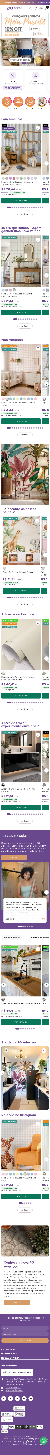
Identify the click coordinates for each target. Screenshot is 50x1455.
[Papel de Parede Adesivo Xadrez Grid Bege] (24, 398)
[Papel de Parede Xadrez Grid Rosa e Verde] (21, 370)
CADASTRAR (25, 1340)
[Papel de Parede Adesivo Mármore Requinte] (43, 1174)
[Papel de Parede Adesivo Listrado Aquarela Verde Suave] (3, 178)
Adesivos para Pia (12, 937)
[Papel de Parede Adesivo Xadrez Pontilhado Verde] (21, 261)
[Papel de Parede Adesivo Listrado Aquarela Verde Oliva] (6, 178)
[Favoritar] (38, 128)
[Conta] (41, 8)
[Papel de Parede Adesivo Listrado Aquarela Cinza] (35, 178)
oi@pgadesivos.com (14, 1390)
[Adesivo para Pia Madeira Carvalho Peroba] (21, 970)
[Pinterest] (17, 1398)
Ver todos (25, 214)
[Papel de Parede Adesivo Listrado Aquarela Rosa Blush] (14, 178)
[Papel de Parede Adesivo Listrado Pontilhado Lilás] (47, 178)
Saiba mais (14, 857)
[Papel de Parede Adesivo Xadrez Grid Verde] (14, 398)
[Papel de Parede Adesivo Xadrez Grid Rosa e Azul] (21, 398)
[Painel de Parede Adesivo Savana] (21, 540)
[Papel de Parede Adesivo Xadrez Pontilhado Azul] (3, 290)
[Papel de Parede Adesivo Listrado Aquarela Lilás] (28, 178)
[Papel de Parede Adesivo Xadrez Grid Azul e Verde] (28, 398)
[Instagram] (10, 1398)
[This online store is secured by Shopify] (7, 1408)
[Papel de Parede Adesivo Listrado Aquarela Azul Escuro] (21, 149)
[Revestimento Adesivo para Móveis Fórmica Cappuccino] (43, 673)
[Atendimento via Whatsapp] (43, 1441)
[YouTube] (30, 1398)
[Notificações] (35, 8)
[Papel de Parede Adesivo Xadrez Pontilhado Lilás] (6, 290)
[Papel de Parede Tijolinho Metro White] (43, 398)
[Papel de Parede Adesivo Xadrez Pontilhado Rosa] (10, 290)
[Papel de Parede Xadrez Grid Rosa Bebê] (3, 398)
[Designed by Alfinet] (25, 1448)
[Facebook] (3, 1398)
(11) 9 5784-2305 (13, 1387)
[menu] (3, 8)
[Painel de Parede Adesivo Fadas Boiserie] (43, 568)
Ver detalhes (20, 201)
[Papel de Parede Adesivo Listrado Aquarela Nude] (24, 178)
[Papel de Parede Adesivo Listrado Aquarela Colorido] (32, 178)
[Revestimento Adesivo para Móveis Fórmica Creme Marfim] (21, 644)
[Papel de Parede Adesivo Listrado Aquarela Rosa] (17, 178)
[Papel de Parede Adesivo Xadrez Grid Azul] (32, 398)
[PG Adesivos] (25, 1240)
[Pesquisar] (30, 8)
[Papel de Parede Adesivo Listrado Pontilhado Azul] (43, 178)
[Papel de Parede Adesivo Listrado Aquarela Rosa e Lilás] (10, 178)
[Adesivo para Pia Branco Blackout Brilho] (43, 999)
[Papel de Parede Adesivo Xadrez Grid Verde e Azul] (10, 398)
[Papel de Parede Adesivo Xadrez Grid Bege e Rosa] (35, 398)
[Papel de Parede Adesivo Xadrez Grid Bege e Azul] (17, 398)
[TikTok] (24, 1398)
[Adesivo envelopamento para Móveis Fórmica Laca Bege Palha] (43, 785)
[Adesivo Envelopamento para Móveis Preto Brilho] (21, 756)
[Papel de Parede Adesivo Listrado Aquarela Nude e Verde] (21, 178)
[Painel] (25, 475)
